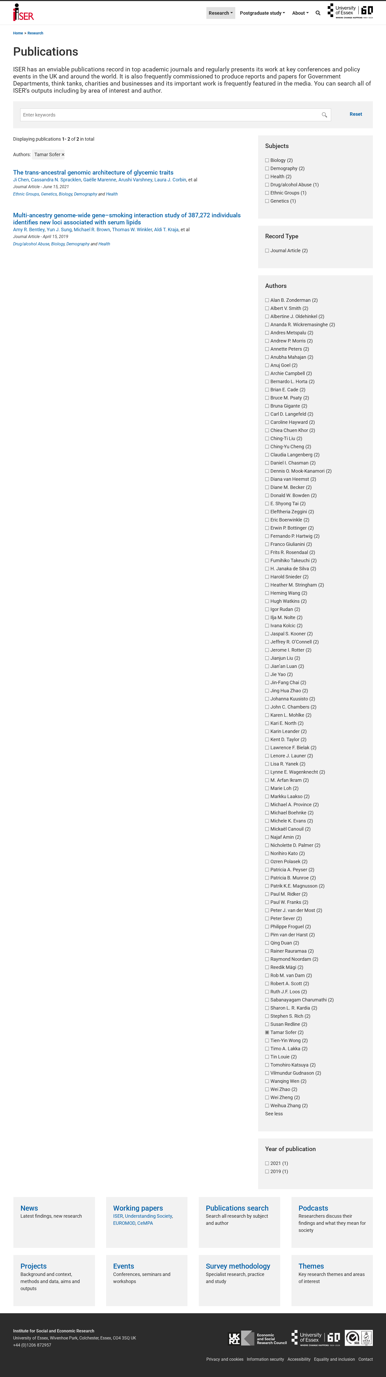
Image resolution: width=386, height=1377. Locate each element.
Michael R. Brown (92, 229)
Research (219, 13)
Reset (356, 114)
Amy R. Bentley (29, 229)
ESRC (257, 1338)
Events (123, 1266)
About (298, 13)
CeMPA (145, 1223)
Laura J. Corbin (170, 179)
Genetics (49, 194)
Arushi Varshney (135, 179)
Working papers (138, 1208)
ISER (118, 1216)
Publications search (237, 1208)
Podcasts (313, 1208)
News (29, 1208)
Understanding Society (148, 1216)
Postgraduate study (260, 13)
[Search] (318, 13)
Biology (65, 194)
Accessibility (299, 1359)
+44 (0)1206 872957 (32, 1345)
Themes (311, 1266)
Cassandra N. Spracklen (56, 179)
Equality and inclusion (334, 1359)
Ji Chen (21, 179)
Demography (85, 194)
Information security (265, 1359)
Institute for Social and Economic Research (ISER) (23, 12)
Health (112, 194)
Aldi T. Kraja (166, 229)
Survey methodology (238, 1266)
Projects (33, 1266)
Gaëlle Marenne (99, 179)
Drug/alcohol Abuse (31, 243)
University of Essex (350, 12)
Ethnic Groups (26, 194)
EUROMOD (124, 1223)
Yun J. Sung (59, 229)
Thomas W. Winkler (132, 229)
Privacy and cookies (224, 1359)
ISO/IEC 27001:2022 (359, 1338)
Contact (365, 1359)
